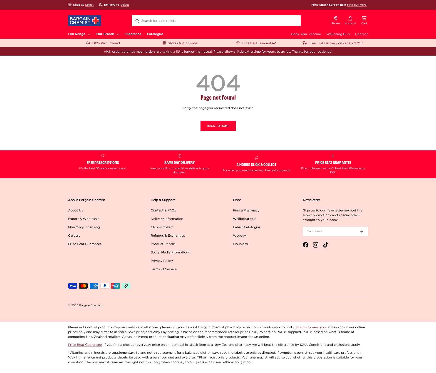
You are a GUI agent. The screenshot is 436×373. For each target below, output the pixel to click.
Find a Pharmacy (246, 210)
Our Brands (105, 34)
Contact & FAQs (163, 210)
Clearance (133, 34)
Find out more (357, 4)
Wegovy (239, 235)
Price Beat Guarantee (85, 243)
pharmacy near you (310, 327)
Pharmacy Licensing (84, 227)
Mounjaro (240, 243)
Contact (361, 34)
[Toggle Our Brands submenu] (118, 34)
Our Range (76, 34)
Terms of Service (164, 269)
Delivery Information (167, 218)
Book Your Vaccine (306, 34)
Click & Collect (162, 227)
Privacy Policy (162, 260)
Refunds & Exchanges (168, 235)
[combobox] (216, 20)
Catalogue (155, 34)
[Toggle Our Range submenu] (89, 34)
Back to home (218, 125)
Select (89, 4)
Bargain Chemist (90, 305)
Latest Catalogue (246, 227)
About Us (75, 210)
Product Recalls (163, 243)
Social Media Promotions (170, 252)
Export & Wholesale (83, 218)
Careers (74, 235)
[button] (364, 20)
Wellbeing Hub (338, 34)
